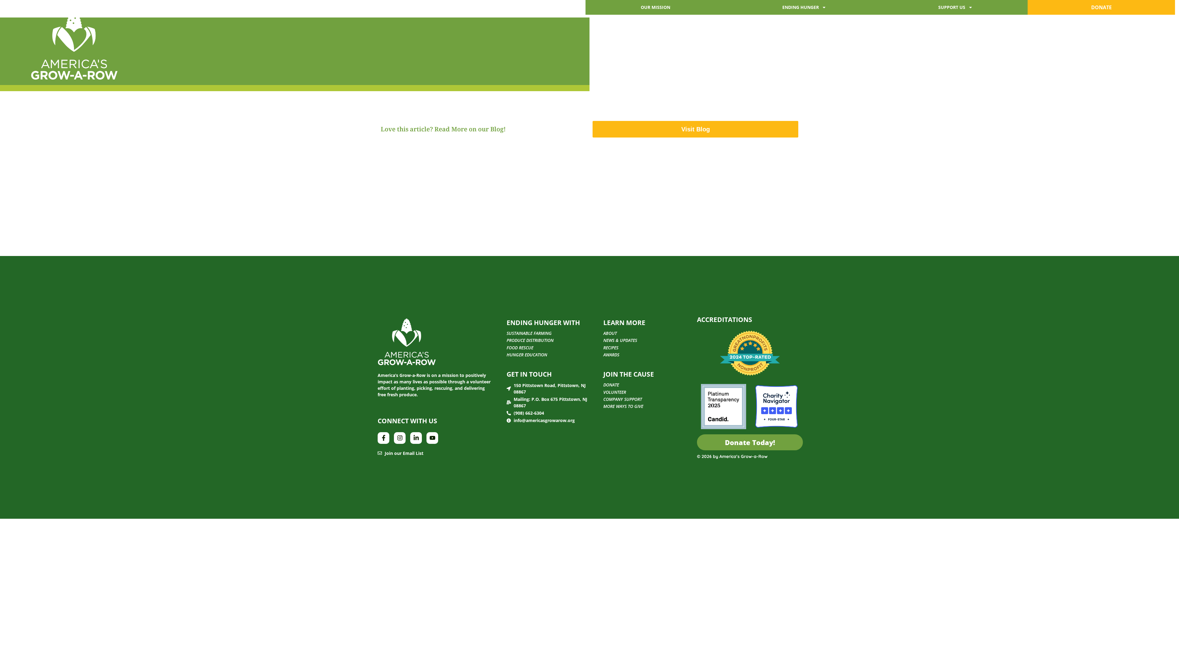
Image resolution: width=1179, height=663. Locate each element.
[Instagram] (400, 438)
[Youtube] (432, 438)
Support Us (951, 7)
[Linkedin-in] (416, 438)
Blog (192, 13)
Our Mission (655, 7)
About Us (134, 13)
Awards (166, 13)
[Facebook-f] (383, 438)
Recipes (217, 13)
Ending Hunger (800, 7)
